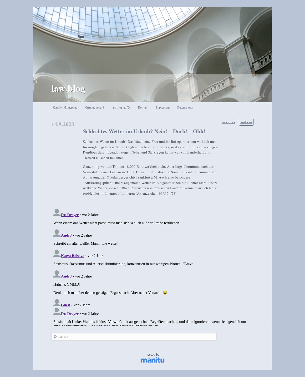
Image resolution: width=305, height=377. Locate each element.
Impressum (163, 107)
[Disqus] (152, 266)
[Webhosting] (152, 361)
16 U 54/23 (166, 193)
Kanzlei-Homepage (65, 107)
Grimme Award (94, 107)
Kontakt (143, 107)
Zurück (228, 122)
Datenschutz (185, 107)
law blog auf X (121, 107)
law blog (68, 88)
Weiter (246, 122)
